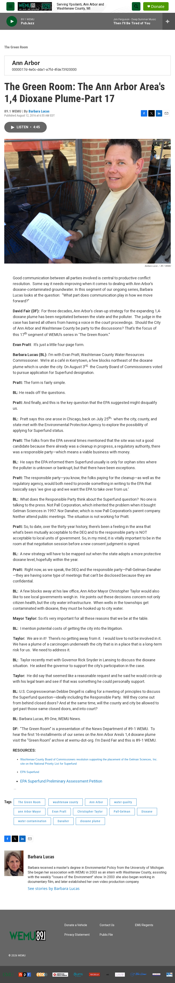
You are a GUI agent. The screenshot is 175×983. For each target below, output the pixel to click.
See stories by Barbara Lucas (54, 888)
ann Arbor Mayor (29, 811)
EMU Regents (144, 925)
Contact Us (107, 925)
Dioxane (147, 811)
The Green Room (16, 47)
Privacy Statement (77, 934)
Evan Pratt (59, 811)
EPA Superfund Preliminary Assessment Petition (61, 781)
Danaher (63, 821)
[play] (11, 21)
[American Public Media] (60, 975)
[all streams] (168, 21)
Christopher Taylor (90, 811)
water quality (123, 802)
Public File (106, 934)
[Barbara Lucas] (13, 863)
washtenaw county (65, 802)
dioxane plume (90, 821)
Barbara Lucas (39, 111)
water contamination (32, 821)
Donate (157, 6)
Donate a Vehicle (75, 925)
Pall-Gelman (122, 811)
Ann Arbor (26, 62)
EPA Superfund (30, 772)
